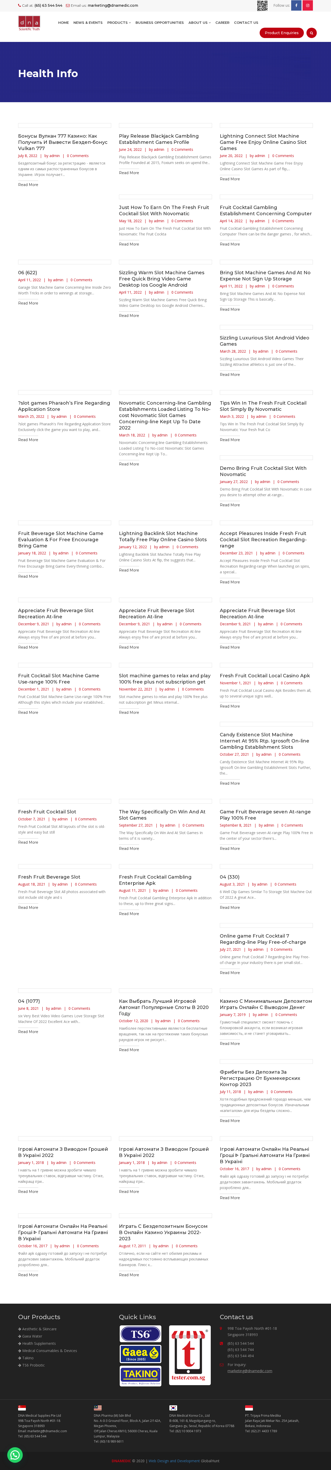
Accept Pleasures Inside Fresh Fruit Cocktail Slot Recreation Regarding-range (263, 540)
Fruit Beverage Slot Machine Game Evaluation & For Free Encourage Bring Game (60, 540)
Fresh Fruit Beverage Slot (49, 877)
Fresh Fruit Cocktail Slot (47, 812)
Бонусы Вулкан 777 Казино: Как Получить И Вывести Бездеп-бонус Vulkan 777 (63, 142)
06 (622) (27, 273)
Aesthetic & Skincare (39, 1328)
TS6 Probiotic (33, 1365)
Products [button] (118, 22)
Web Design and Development (174, 1460)
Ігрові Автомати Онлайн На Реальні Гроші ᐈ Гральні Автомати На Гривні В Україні (265, 1155)
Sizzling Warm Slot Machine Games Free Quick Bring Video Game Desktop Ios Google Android (161, 279)
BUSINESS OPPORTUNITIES (160, 22)
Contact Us (246, 22)
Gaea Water (31, 1336)
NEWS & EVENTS (88, 22)
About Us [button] (199, 22)
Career (222, 22)
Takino (27, 1357)
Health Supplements (38, 1343)
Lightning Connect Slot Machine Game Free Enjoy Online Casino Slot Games (263, 142)
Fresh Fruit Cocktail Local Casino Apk (265, 676)
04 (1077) (29, 1001)
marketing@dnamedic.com (250, 1370)
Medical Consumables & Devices (49, 1350)
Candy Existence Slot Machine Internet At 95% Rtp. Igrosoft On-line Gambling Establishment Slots (264, 741)
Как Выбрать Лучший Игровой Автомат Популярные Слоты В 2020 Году (164, 1007)
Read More (28, 184)
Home (63, 22)
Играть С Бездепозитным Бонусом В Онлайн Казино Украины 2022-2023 (163, 1232)
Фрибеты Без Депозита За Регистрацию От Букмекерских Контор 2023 (260, 1078)
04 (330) (229, 877)
